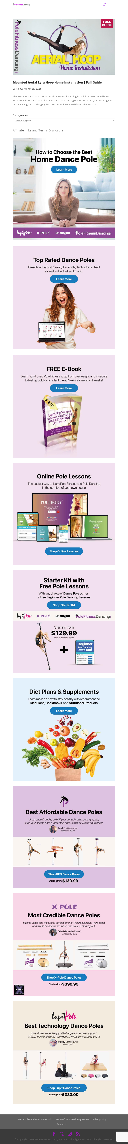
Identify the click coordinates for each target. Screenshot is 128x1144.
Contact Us (62, 1124)
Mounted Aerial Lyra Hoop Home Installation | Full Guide (57, 82)
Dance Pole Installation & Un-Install (35, 1119)
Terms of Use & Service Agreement (72, 1119)
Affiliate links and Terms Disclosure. (38, 130)
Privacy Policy (99, 1119)
